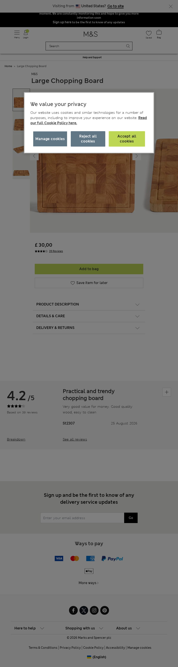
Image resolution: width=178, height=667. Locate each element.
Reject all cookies (88, 139)
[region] (89, 122)
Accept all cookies (126, 139)
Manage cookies (50, 139)
